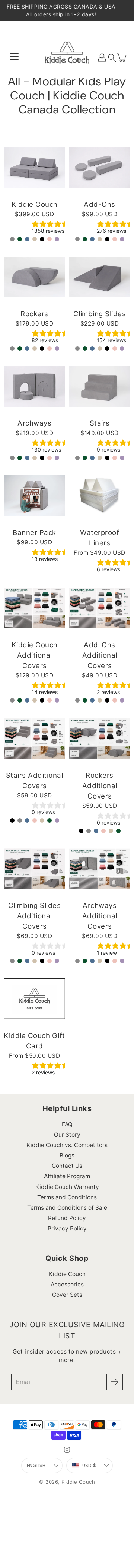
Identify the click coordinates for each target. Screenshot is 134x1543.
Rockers (34, 314)
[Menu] (14, 56)
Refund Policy (67, 1218)
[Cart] (122, 57)
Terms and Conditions (67, 1197)
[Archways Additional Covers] (99, 868)
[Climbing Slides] (99, 277)
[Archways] (34, 386)
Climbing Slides (99, 314)
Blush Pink (49, 239)
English (36, 1465)
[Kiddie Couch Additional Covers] (34, 608)
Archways (34, 423)
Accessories (67, 1284)
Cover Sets (67, 1294)
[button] (112, 57)
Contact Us (67, 1165)
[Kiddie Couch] (67, 57)
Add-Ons (99, 204)
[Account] (102, 57)
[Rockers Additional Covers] (99, 738)
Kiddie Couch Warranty (67, 1186)
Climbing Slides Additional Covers (34, 916)
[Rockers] (34, 277)
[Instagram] (67, 1450)
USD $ (89, 1465)
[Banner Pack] (34, 495)
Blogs (67, 1155)
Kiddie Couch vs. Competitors (67, 1145)
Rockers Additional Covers (99, 785)
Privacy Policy (67, 1228)
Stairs (100, 423)
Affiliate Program (67, 1176)
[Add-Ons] (99, 167)
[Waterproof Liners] (99, 495)
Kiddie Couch (35, 204)
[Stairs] (99, 386)
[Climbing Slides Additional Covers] (34, 868)
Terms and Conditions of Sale (67, 1207)
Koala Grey (12, 239)
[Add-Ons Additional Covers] (99, 608)
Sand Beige (34, 239)
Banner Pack (34, 532)
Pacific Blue (27, 239)
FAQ (67, 1124)
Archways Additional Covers (99, 916)
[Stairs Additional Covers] (34, 738)
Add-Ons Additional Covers (99, 655)
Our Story (67, 1134)
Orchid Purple (57, 239)
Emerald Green (19, 239)
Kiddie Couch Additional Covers (35, 655)
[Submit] (114, 1382)
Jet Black (42, 239)
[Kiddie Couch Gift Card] (34, 998)
